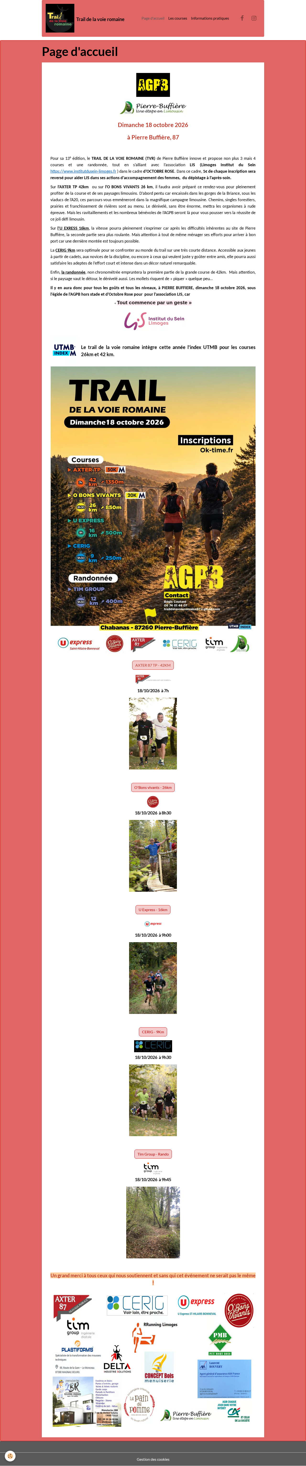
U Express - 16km (153, 909)
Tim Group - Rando (153, 1154)
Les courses (177, 18)
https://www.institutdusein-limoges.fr (83, 171)
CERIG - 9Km (153, 1031)
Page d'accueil (153, 18)
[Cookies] (10, 1456)
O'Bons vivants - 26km (153, 787)
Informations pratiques (210, 18)
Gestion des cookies (153, 1459)
